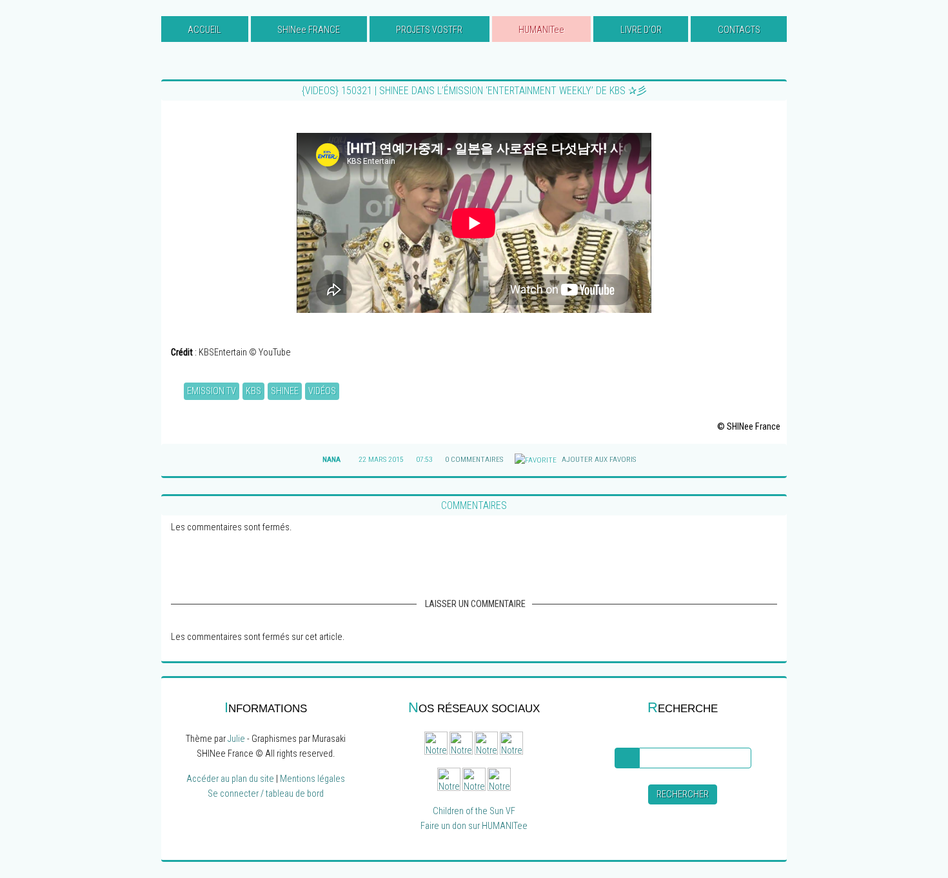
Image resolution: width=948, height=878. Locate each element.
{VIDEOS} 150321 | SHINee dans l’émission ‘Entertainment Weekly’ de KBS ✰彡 (474, 91)
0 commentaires (474, 459)
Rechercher (683, 794)
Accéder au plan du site (230, 778)
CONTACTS (739, 30)
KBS (253, 391)
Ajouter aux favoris (598, 459)
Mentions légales (312, 778)
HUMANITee (541, 30)
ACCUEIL (204, 30)
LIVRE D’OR (641, 30)
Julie (236, 738)
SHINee (285, 391)
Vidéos (322, 391)
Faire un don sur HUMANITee (474, 826)
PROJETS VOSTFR (429, 30)
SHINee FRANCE (308, 30)
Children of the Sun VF (474, 811)
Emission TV (211, 391)
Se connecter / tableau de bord (266, 793)
